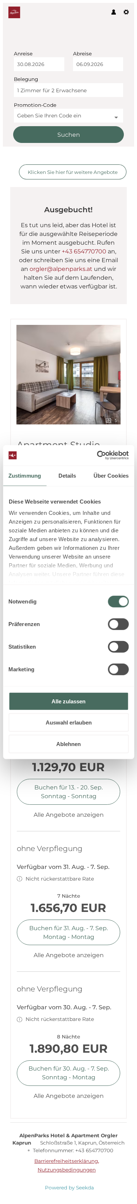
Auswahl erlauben (69, 722)
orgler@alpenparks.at (61, 268)
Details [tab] (67, 475)
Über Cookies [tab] (111, 475)
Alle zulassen (68, 701)
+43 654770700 (84, 251)
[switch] (118, 624)
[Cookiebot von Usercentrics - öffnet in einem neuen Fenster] (97, 455)
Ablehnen (68, 744)
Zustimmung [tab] (24, 475)
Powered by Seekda (69, 1188)
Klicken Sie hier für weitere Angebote (73, 172)
